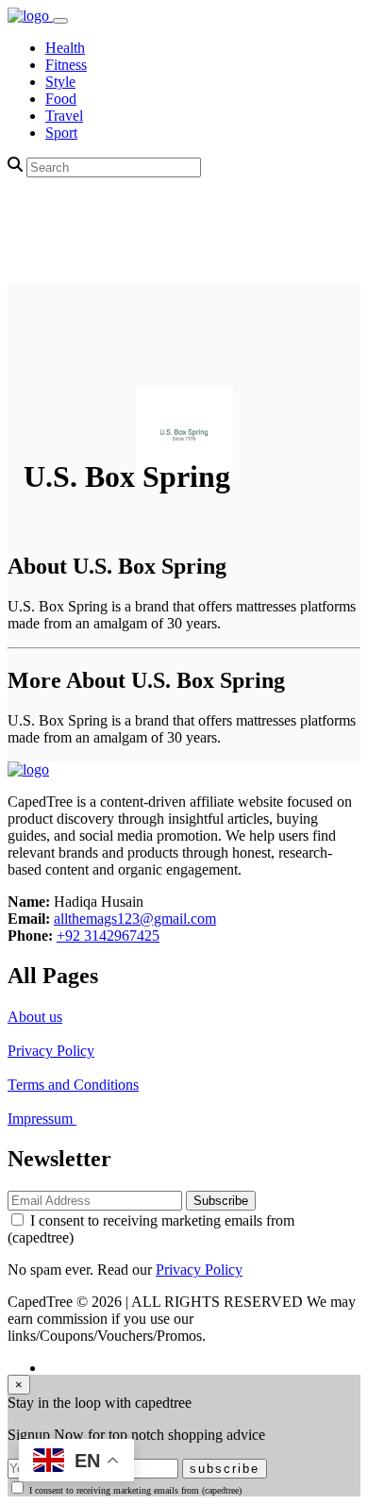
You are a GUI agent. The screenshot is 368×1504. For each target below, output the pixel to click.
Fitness (66, 65)
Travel (64, 116)
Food (60, 99)
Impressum (42, 1119)
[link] (30, 16)
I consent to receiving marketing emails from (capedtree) (135, 1490)
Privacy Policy (51, 1051)
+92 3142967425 (108, 935)
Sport (61, 133)
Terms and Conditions (73, 1085)
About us (35, 1017)
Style (60, 82)
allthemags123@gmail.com (135, 919)
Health (65, 48)
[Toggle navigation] (60, 21)
